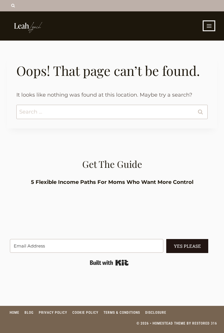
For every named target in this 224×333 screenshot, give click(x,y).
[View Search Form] (13, 5)
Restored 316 (204, 323)
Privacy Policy (53, 313)
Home (14, 313)
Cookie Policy (85, 313)
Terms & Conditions (122, 313)
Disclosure (155, 313)
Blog (29, 313)
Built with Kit (109, 262)
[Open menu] (209, 25)
